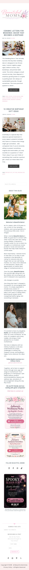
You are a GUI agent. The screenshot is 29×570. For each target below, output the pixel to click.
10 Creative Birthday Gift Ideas (14, 110)
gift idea (15, 172)
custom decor (16, 96)
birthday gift (8, 172)
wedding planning (15, 99)
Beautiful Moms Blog (14, 14)
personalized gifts (17, 98)
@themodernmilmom (15, 363)
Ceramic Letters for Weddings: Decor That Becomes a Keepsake (13, 33)
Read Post (14, 90)
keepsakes (8, 98)
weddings (4, 101)
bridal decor (8, 96)
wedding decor (6, 99)
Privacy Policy (8, 567)
